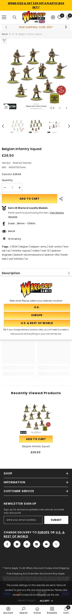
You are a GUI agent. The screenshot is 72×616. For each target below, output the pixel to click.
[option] (36, 77)
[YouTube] (46, 544)
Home (5, 34)
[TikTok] (36, 544)
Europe (43, 532)
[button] (59, 108)
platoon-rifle (52, 254)
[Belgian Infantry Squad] (36, 418)
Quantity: (7, 180)
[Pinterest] (26, 544)
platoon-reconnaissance (28, 254)
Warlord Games (22, 162)
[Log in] (53, 17)
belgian (24, 246)
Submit (56, 520)
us (26, 258)
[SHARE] (60, 198)
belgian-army (38, 246)
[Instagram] (16, 544)
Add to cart (30, 198)
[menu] (4, 17)
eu (8, 250)
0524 (14, 246)
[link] (18, 368)
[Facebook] (7, 544)
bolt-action (55, 246)
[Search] (14, 17)
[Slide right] (65, 27)
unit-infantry (16, 258)
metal (35, 250)
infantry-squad (21, 250)
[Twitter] (56, 544)
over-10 (45, 250)
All (13, 34)
